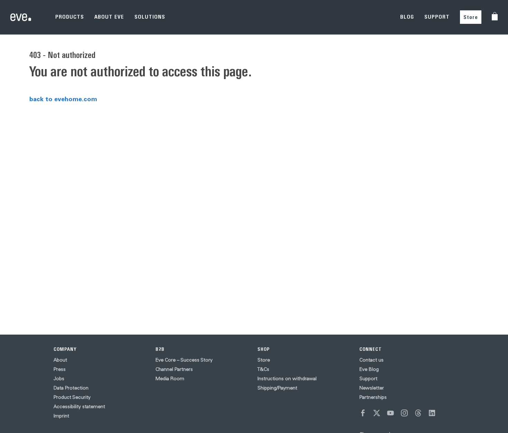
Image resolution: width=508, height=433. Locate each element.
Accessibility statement (79, 406)
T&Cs (263, 369)
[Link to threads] (418, 413)
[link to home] (20, 17)
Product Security (72, 397)
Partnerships (373, 397)
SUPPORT (437, 16)
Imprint (61, 416)
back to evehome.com (63, 99)
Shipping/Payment (277, 388)
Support (368, 378)
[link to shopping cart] (495, 16)
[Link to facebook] (362, 413)
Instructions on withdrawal (287, 378)
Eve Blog (369, 369)
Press (60, 369)
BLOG (407, 16)
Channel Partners (174, 369)
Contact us (371, 360)
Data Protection (71, 388)
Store (470, 17)
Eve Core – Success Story (184, 360)
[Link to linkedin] (432, 413)
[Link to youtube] (390, 413)
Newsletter (371, 388)
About (60, 360)
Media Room (170, 378)
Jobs (59, 378)
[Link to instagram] (404, 413)
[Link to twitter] (376, 413)
